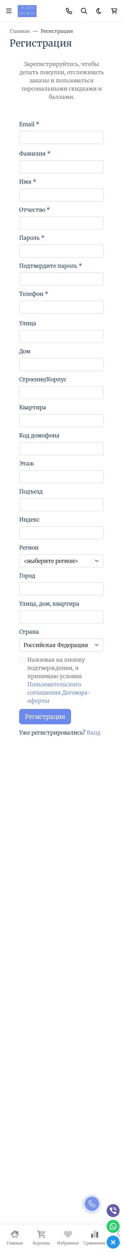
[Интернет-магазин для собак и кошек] (27, 10)
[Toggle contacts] (69, 10)
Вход (93, 732)
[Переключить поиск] (84, 10)
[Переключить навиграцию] (9, 10)
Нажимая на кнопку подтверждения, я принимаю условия (58, 680)
